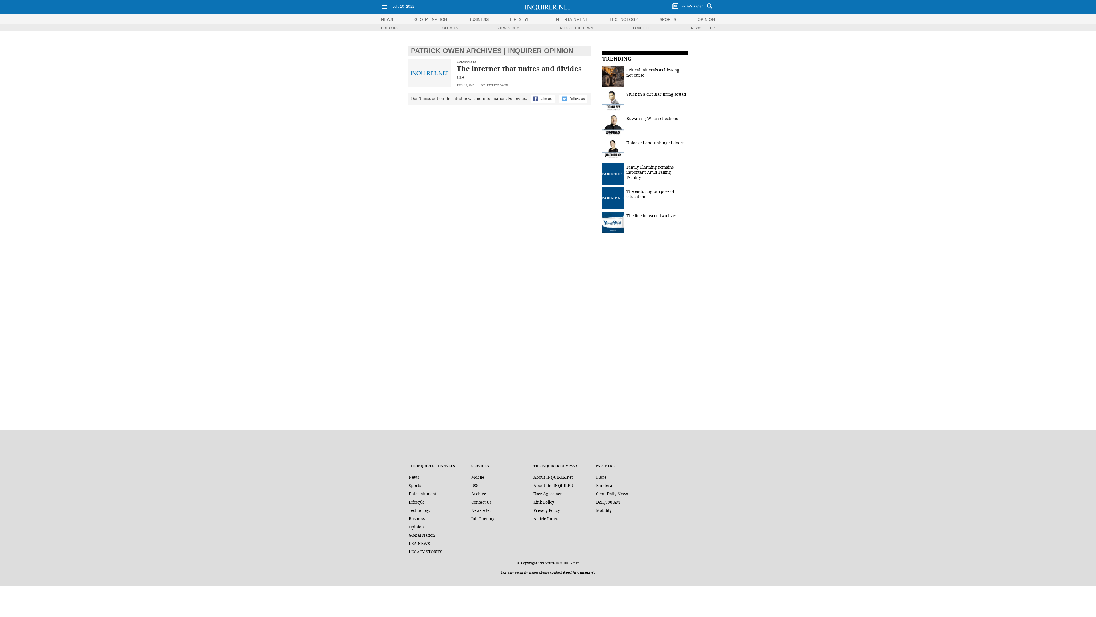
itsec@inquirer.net (579, 572)
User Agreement (548, 493)
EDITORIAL (390, 28)
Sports (415, 485)
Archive (478, 493)
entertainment (570, 19)
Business (417, 518)
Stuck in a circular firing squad (656, 94)
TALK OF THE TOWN (576, 28)
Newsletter (481, 510)
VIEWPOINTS (508, 28)
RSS (474, 485)
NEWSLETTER (703, 28)
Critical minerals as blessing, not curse (653, 72)
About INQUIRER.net (553, 477)
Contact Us (481, 502)
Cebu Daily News (612, 493)
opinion (706, 19)
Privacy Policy (546, 510)
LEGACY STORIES (425, 551)
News (387, 19)
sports (668, 19)
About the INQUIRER (553, 485)
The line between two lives (651, 215)
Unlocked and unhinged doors (655, 142)
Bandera (604, 485)
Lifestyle (416, 502)
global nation (430, 19)
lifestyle (521, 19)
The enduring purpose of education (650, 194)
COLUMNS (449, 28)
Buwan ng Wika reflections (652, 118)
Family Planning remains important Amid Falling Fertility (650, 172)
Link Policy (543, 502)
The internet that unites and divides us (519, 72)
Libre (601, 477)
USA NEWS (419, 543)
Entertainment (422, 493)
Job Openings (483, 518)
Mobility (604, 510)
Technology (419, 510)
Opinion (416, 527)
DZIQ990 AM (608, 502)
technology (623, 19)
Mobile (477, 477)
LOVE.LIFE (642, 28)
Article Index (545, 518)
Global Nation (422, 535)
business (478, 19)
